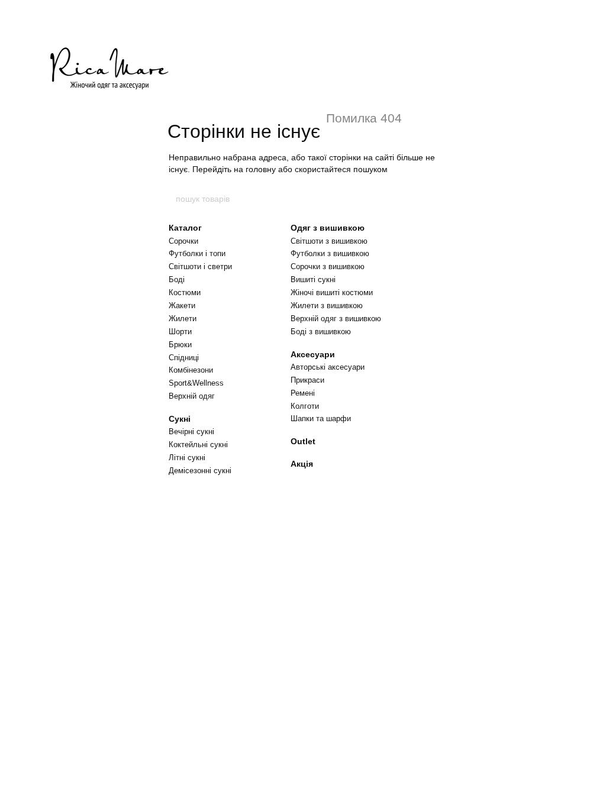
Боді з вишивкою (321, 331)
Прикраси (307, 380)
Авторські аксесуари (328, 367)
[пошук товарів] (431, 199)
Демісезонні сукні (200, 470)
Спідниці (184, 357)
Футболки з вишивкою (330, 253)
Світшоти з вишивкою (329, 241)
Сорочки (183, 241)
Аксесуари (313, 354)
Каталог (185, 227)
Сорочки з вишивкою (328, 266)
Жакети (182, 305)
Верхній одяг (192, 396)
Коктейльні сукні (198, 444)
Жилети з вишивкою (327, 305)
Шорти (180, 331)
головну (261, 169)
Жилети (182, 318)
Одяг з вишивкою (328, 227)
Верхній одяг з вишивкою (336, 318)
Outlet (303, 441)
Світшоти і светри (200, 266)
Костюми (185, 292)
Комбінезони (191, 370)
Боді (177, 279)
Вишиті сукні (313, 279)
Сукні (180, 419)
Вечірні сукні (191, 431)
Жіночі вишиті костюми (332, 292)
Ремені (303, 393)
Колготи (305, 406)
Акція (302, 463)
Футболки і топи (197, 253)
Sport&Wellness (196, 383)
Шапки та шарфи (321, 418)
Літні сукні (187, 457)
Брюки (180, 344)
